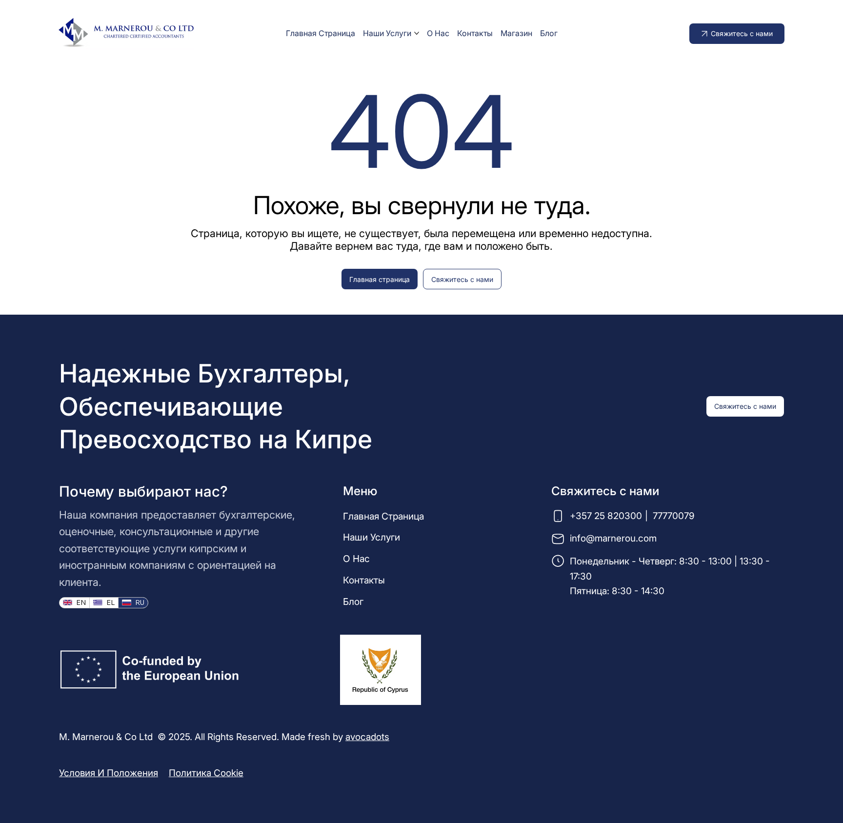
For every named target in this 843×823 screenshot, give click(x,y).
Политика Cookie (206, 773)
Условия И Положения (108, 773)
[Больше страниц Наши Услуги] (416, 33)
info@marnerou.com (613, 538)
